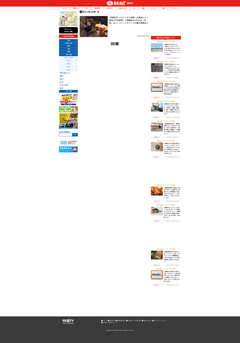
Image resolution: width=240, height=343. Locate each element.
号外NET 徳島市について (110, 322)
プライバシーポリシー (160, 320)
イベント (153, 8)
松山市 (61, 82)
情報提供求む (121, 320)
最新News (76, 8)
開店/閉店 (97, 8)
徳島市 (130, 3)
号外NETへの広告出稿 (134, 320)
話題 (143, 8)
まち (134, 8)
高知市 (61, 88)
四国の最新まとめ (64, 73)
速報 (163, 8)
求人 (87, 8)
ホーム (105, 320)
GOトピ (64, 8)
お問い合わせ (148, 320)
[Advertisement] (166, 23)
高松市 (61, 79)
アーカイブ (174, 8)
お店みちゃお (123, 8)
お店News (109, 8)
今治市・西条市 (64, 85)
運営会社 (112, 320)
